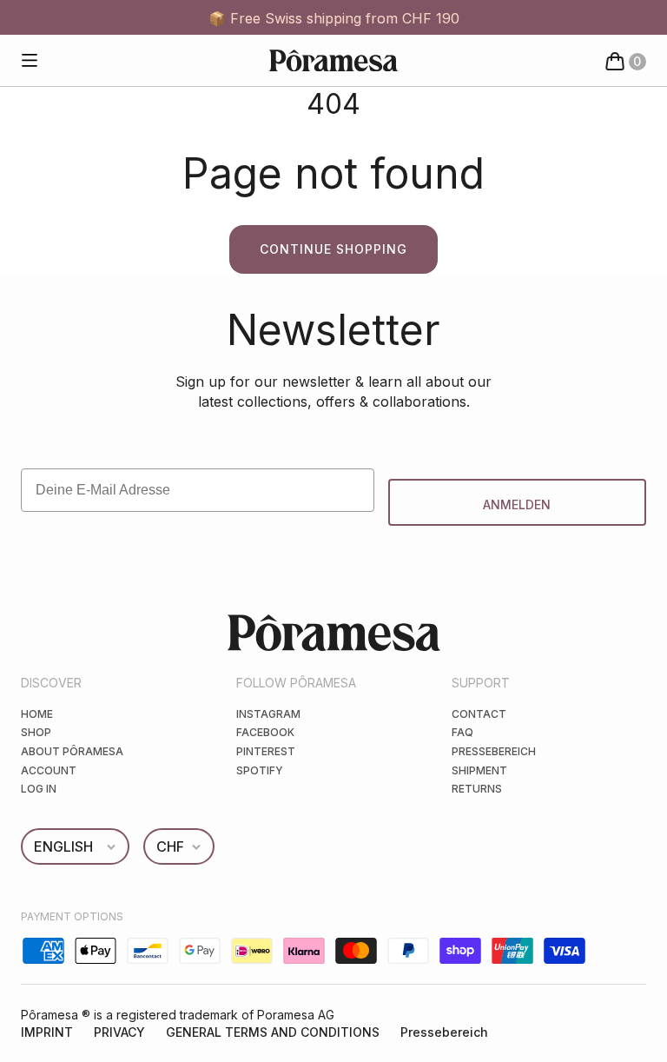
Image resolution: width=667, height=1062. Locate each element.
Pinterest (265, 751)
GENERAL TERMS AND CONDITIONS (273, 1032)
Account (48, 770)
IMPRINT (47, 1032)
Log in (38, 788)
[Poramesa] (333, 60)
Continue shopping (333, 249)
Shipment (479, 770)
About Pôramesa (72, 751)
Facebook (265, 732)
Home (37, 713)
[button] (29, 61)
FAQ (462, 732)
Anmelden (517, 504)
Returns (477, 788)
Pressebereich (494, 751)
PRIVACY (119, 1032)
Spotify (259, 770)
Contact (479, 713)
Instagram (268, 713)
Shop (36, 732)
